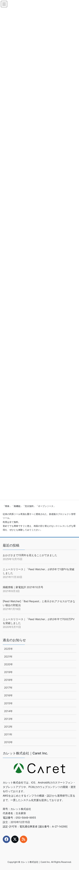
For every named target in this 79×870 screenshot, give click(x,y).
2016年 (8, 695)
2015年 (8, 703)
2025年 (8, 648)
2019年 (8, 672)
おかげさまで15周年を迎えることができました (30, 555)
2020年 (8, 664)
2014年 (8, 711)
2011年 (8, 734)
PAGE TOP (73, 840)
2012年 (8, 726)
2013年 (8, 718)
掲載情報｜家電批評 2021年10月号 (23, 587)
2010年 (8, 742)
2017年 (8, 687)
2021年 (8, 656)
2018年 (8, 679)
